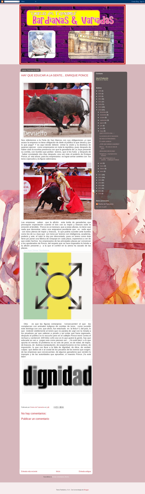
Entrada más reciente (29, 471)
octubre (102, 117)
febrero (102, 168)
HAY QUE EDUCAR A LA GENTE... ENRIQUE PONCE (109, 159)
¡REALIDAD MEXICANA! (107, 151)
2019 (100, 107)
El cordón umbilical (105, 141)
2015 (100, 180)
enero (102, 171)
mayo (102, 131)
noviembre (103, 115)
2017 (100, 175)
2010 (100, 193)
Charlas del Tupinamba (40, 8)
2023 (100, 96)
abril (101, 163)
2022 (100, 99)
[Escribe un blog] (57, 407)
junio (101, 128)
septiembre (103, 120)
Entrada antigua (85, 471)
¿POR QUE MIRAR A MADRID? (109, 144)
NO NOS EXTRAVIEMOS (107, 139)
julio (101, 125)
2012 (100, 188)
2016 (100, 177)
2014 (100, 183)
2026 (100, 91)
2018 (100, 110)
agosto (102, 123)
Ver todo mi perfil (101, 207)
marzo (102, 166)
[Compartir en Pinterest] (63, 407)
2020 (100, 104)
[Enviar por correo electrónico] (55, 407)
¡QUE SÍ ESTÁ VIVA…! (106, 133)
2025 (100, 93)
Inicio (58, 471)
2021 (100, 102)
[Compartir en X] (59, 407)
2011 (100, 191)
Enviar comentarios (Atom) (60, 477)
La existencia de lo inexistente (108, 136)
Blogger (86, 490)
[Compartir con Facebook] (61, 407)
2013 (100, 185)
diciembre (103, 112)
